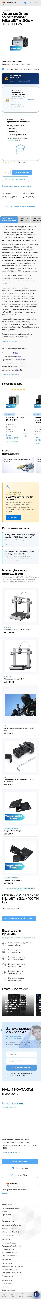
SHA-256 (15, 353)
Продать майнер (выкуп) (11, 1246)
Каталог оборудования (11, 1208)
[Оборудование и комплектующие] (14, 1184)
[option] (20, 42)
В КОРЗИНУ (23, 172)
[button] (4, 1296)
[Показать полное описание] (10, 341)
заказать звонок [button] (9, 1107)
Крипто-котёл (7, 1218)
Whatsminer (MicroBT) (10, 1232)
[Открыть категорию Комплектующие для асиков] (18, 465)
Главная (7, 10)
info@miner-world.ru (11, 1153)
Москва (4, 1193)
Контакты (5, 1287)
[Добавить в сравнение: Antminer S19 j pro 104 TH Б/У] (25, 429)
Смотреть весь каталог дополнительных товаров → (20, 889)
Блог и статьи (7, 1263)
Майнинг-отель (8, 1249)
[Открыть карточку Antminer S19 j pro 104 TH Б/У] (14, 400)
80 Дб (17, 370)
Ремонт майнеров (9, 1243)
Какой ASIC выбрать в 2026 (12, 1266)
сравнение (29, 1296)
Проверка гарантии (9, 1221)
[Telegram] (30, 3)
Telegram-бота (12, 140)
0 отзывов (22, 162)
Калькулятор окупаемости (12, 1273)
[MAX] (24, 3)
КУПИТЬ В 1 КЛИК (17, 179)
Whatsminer (20, 360)
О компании (6, 1284)
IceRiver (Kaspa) (8, 1235)
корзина (21, 1296)
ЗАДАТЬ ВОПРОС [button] (20, 1161)
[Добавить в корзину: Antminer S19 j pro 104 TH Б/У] (25, 436)
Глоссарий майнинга (9, 1270)
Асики (4, 1211)
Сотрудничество (8, 1290)
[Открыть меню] (36, 3)
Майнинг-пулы (7, 1276)
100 (21, 367)
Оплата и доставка (9, 1256)
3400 (22, 363)
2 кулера (17, 356)
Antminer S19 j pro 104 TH (15, 419)
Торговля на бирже (9, 1252)
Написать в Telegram (31, 69)
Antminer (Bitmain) (9, 1229)
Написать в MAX (12, 69)
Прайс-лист (6, 1215)
